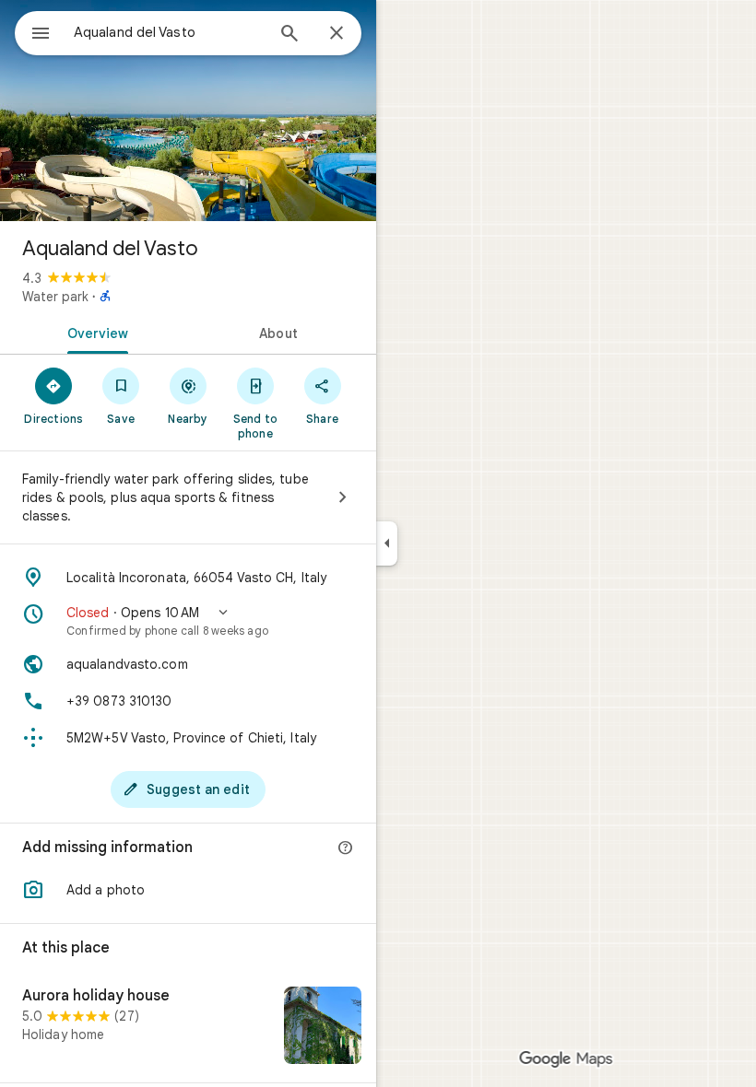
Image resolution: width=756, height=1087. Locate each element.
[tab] (94, 332)
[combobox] (169, 32)
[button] (188, 621)
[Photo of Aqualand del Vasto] (188, 110)
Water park (55, 296)
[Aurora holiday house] (188, 1027)
